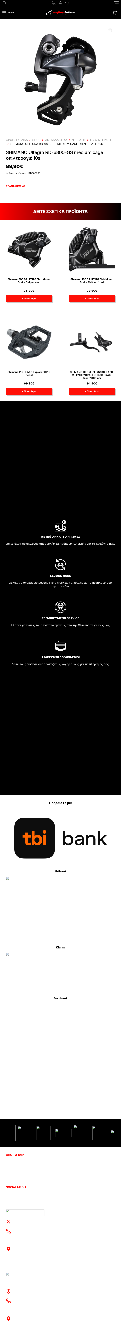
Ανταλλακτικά (56, 140)
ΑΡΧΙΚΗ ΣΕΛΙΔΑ (17, 140)
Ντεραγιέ (79, 140)
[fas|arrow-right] (60, 552)
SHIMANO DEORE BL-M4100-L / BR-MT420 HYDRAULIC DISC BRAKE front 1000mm (92, 375)
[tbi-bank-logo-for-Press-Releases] (60, 838)
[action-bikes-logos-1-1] (60, 12)
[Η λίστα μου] (67, 3)
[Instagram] (7, 1195)
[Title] (53, 3)
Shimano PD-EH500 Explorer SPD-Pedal (29, 373)
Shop (36, 140)
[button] (116, 3)
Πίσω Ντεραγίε (101, 140)
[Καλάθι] (114, 12)
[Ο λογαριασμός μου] (60, 3)
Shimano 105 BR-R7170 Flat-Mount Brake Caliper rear (29, 281)
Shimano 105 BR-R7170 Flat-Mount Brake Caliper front (92, 281)
